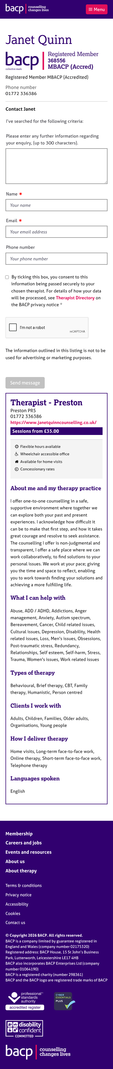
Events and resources (28, 852)
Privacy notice (18, 894)
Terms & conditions (23, 885)
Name (12, 194)
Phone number (20, 247)
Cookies (12, 913)
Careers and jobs (23, 842)
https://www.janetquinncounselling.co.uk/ (53, 422)
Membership (19, 833)
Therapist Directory (75, 297)
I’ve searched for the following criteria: (44, 121)
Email (11, 220)
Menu (99, 9)
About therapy (21, 870)
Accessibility (16, 904)
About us (15, 861)
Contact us (15, 922)
